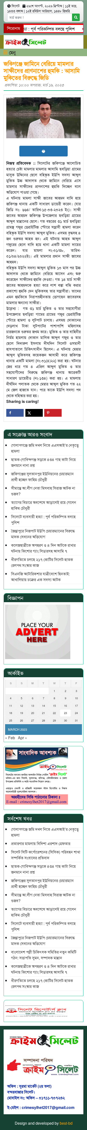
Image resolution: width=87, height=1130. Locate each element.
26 (21, 720)
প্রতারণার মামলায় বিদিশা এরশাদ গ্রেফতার (40, 843)
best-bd (66, 1123)
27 (32, 720)
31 (76, 720)
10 (76, 698)
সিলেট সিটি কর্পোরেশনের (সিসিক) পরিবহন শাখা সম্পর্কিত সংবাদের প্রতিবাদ (45, 855)
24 (76, 713)
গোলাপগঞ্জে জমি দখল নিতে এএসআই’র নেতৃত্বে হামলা (45, 448)
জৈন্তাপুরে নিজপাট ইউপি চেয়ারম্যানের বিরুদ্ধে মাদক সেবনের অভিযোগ (43, 533)
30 (65, 720)
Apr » (22, 737)
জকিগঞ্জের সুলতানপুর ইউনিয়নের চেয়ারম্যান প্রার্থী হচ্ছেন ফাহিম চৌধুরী (42, 476)
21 (43, 713)
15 (54, 705)
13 (32, 705)
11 (10, 705)
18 (10, 713)
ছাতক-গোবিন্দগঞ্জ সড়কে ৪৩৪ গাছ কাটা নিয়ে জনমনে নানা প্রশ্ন (43, 462)
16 (65, 705)
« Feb (10, 737)
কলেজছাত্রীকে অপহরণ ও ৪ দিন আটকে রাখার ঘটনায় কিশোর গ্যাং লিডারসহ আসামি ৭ (43, 548)
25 (10, 720)
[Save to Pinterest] (53, 413)
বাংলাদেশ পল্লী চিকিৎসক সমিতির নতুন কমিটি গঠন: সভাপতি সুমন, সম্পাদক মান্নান (43, 955)
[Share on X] (34, 413)
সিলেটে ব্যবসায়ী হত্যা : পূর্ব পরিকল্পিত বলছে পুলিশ (43, 519)
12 (21, 705)
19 (21, 713)
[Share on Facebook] (15, 413)
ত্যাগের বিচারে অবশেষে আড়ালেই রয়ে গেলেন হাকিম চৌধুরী (43, 505)
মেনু (11, 52)
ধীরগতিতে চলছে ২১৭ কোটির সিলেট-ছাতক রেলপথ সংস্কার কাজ (42, 562)
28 (43, 720)
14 (43, 705)
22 (54, 713)
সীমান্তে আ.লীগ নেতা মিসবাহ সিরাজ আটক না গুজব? (43, 491)
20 (32, 713)
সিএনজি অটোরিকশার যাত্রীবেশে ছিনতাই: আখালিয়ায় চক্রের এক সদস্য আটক (40, 576)
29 (54, 720)
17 (76, 705)
